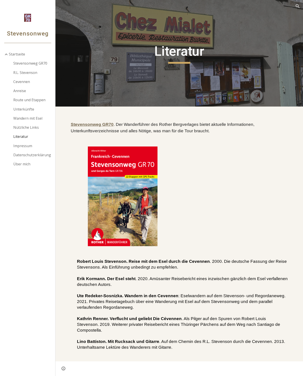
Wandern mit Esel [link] (27, 118)
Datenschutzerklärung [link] (32, 154)
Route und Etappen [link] (29, 99)
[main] (179, 53)
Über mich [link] (21, 164)
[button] (297, 6)
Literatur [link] (20, 136)
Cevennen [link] (21, 81)
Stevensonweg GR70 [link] (30, 63)
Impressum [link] (22, 145)
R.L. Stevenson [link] (25, 72)
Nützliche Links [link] (26, 127)
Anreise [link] (19, 90)
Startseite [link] (17, 54)
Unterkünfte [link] (23, 109)
